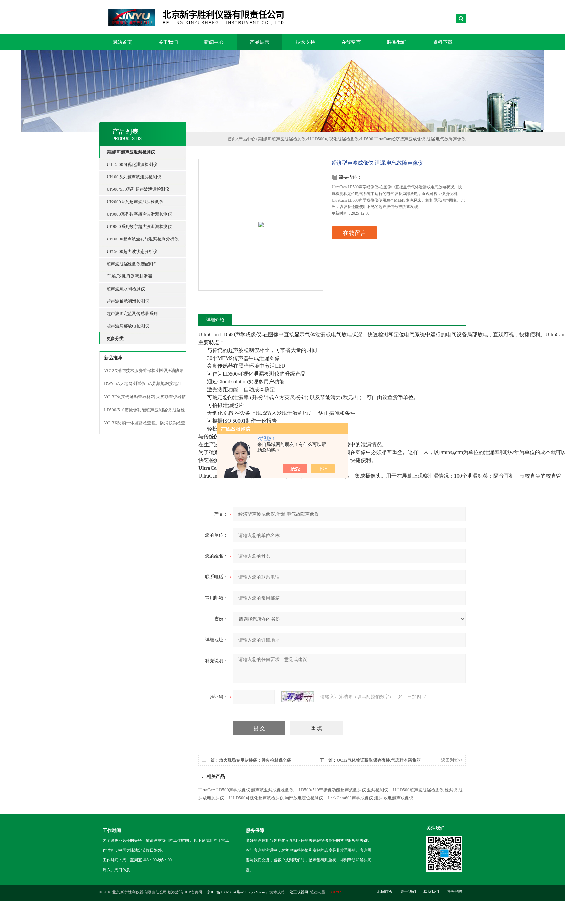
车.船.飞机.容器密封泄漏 (129, 276)
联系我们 (397, 42)
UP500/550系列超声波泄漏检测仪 (138, 189)
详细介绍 (215, 319)
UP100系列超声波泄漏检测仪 (134, 176)
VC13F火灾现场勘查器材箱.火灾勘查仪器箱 (145, 396)
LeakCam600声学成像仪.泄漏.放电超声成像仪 (370, 797)
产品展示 (259, 42)
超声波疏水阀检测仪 (126, 288)
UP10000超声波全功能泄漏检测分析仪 (143, 239)
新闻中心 (214, 42)
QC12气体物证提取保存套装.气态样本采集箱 (379, 760)
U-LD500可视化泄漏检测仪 (132, 164)
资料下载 (443, 42)
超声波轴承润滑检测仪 (128, 301)
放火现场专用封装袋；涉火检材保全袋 (255, 760)
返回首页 (385, 891)
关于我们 (168, 42)
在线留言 (351, 42)
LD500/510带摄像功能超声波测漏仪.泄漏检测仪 (343, 789)
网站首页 (122, 42)
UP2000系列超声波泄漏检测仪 (135, 201)
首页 (232, 138)
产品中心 (246, 138)
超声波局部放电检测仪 (128, 326)
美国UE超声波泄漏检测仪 (282, 138)
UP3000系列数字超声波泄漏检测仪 (139, 214)
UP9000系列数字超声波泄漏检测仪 (139, 226)
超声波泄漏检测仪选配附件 (132, 263)
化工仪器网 (299, 892)
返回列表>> (452, 760)
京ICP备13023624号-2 (225, 892)
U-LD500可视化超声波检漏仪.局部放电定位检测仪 (276, 797)
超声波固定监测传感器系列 (132, 313)
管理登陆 (454, 891)
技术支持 (305, 42)
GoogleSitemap (256, 892)
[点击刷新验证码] (297, 696)
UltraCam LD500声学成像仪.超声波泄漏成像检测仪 (246, 789)
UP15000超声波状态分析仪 (132, 251)
